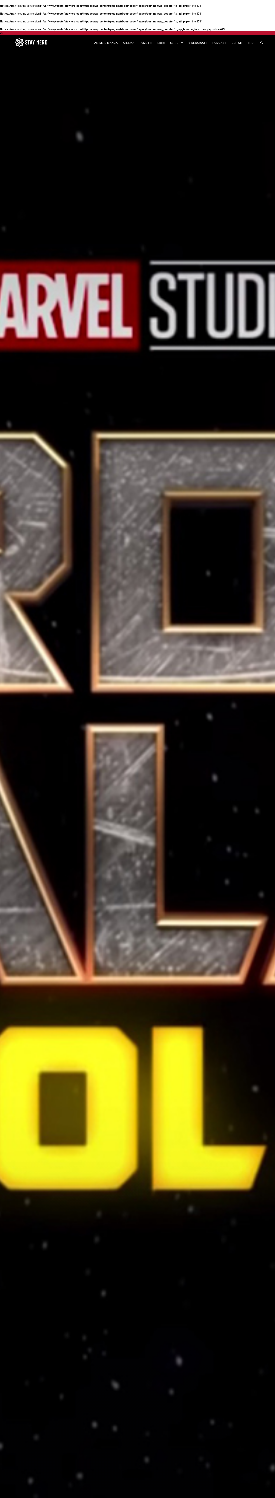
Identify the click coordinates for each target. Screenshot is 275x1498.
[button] (261, 43)
